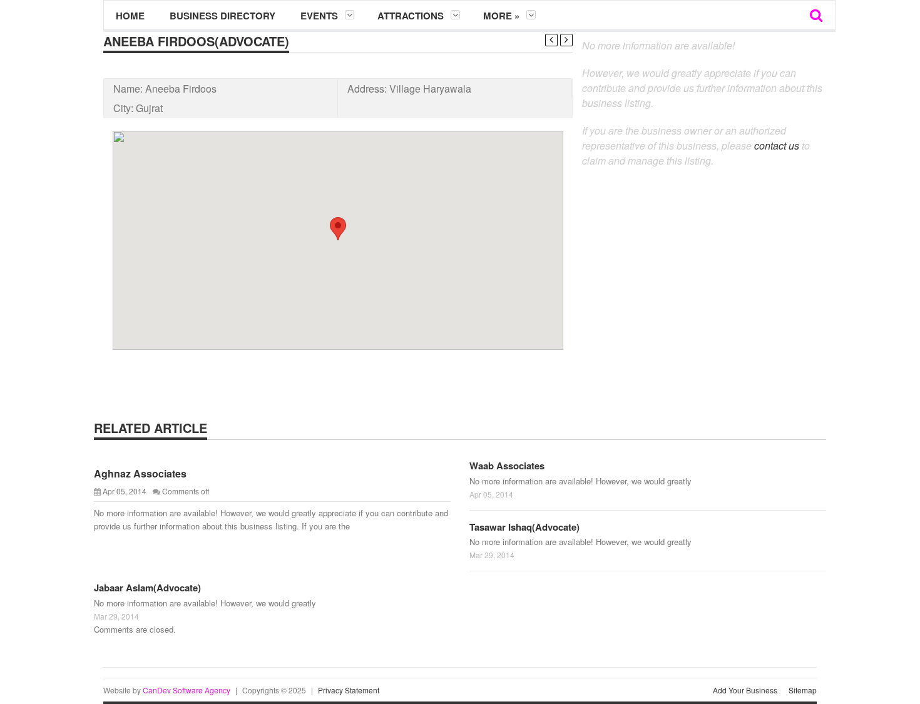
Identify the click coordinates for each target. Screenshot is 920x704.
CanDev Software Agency (186, 690)
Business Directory (222, 16)
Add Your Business (745, 690)
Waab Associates (506, 465)
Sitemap (803, 690)
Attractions (410, 16)
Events (319, 16)
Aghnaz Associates (140, 473)
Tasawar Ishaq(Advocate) (524, 527)
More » (501, 16)
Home (130, 16)
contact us (776, 145)
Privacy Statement (348, 690)
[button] (338, 228)
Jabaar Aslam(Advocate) (147, 587)
